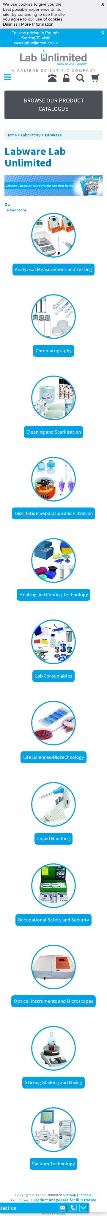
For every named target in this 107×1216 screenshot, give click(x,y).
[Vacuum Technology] (53, 1129)
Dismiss (10, 24)
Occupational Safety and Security (53, 919)
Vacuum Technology (53, 1163)
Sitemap (69, 1194)
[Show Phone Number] (73, 1208)
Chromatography (54, 350)
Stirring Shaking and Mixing (53, 1082)
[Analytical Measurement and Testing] (53, 235)
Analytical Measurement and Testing (53, 269)
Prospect (60, 1213)
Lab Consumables (53, 675)
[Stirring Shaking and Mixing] (53, 1048)
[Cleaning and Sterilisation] (53, 398)
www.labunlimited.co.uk (36, 43)
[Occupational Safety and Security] (53, 885)
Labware (53, 135)
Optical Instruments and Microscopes (53, 1001)
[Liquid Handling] (53, 804)
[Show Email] (62, 1208)
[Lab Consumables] (53, 641)
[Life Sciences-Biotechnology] (53, 723)
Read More (16, 210)
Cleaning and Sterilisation (53, 432)
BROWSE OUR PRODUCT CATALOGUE (53, 104)
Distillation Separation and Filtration (54, 513)
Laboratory (31, 135)
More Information (37, 24)
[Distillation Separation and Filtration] (53, 479)
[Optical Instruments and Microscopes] (53, 967)
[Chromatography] (53, 316)
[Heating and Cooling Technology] (53, 560)
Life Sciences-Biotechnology (53, 757)
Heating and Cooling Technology (53, 594)
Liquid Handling (53, 838)
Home (12, 135)
